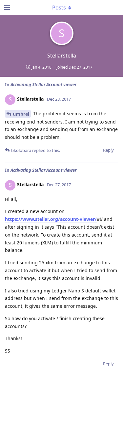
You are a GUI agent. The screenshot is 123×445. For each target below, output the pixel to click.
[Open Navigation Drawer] (6, 7)
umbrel (21, 114)
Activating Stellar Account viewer (43, 85)
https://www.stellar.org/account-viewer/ (51, 219)
